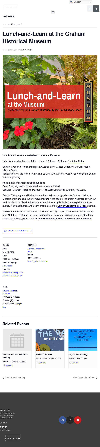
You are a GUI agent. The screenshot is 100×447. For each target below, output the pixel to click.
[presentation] (17, 340)
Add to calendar (18, 230)
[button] (53, 12)
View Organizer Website (37, 261)
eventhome (7, 265)
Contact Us (3, 422)
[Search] (96, 8)
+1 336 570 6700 (5, 430)
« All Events (8, 15)
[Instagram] (70, 420)
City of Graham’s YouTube (72, 205)
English (77, 2)
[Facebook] (62, 420)
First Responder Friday (84, 377)
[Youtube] (77, 420)
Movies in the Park (44, 354)
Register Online (76, 161)
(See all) (9, 365)
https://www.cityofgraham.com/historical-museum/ (63, 218)
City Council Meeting (77, 354)
